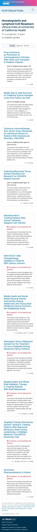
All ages (12, 45)
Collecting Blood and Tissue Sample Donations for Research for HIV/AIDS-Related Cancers (17, 175)
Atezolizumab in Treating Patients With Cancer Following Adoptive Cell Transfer (15, 219)
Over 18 (26, 45)
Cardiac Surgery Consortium (10, 524)
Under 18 (19, 45)
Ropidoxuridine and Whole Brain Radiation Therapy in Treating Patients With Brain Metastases (16, 385)
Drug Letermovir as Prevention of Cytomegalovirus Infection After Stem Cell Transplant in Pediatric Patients (17, 57)
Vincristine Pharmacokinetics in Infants (17, 471)
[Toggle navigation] (32, 9)
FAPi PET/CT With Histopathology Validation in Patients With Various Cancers (14, 259)
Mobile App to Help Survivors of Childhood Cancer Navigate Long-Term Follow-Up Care (18, 95)
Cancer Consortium (7, 522)
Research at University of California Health (14, 527)
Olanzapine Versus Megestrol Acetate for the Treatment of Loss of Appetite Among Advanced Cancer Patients (18, 345)
